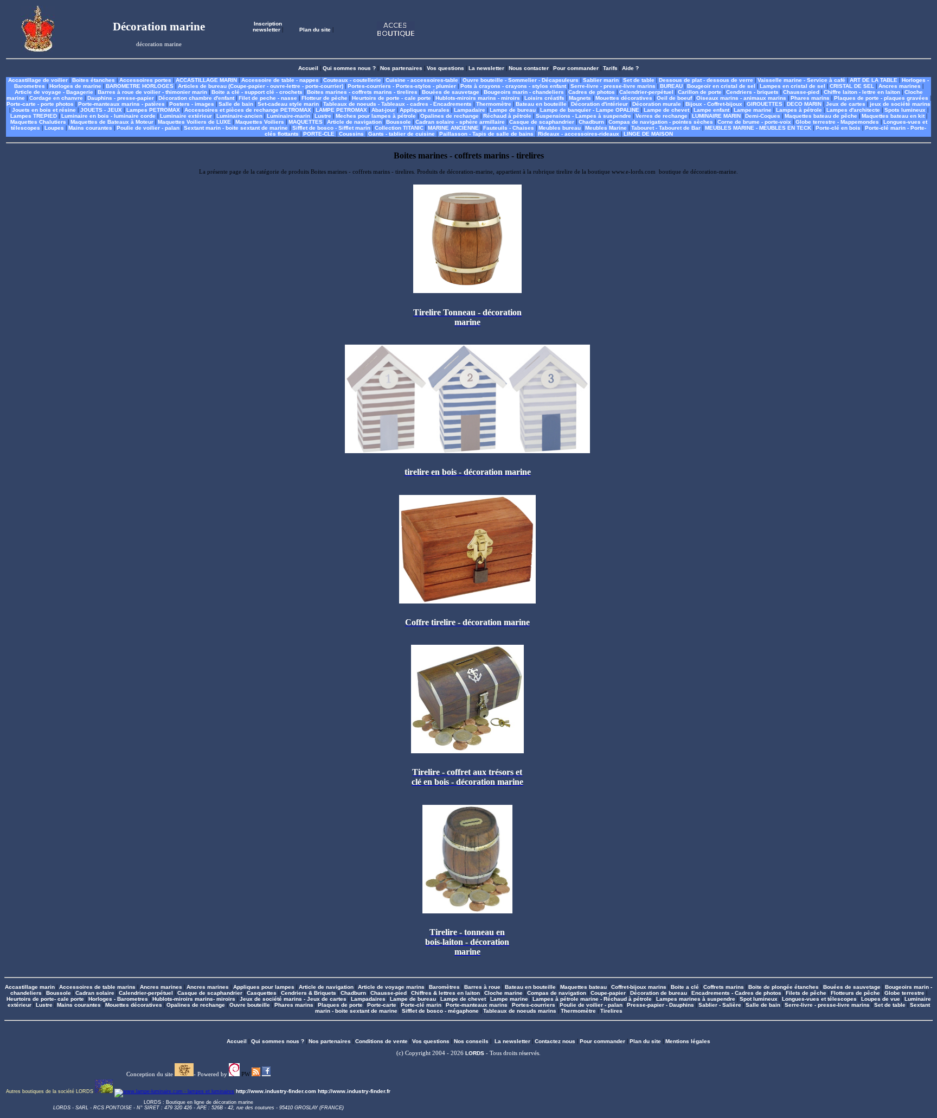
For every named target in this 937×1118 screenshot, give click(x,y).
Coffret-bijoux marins (638, 987)
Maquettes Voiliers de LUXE (194, 122)
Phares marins (810, 98)
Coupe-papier (608, 993)
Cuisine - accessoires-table (422, 80)
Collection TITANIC (399, 128)
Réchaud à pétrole (507, 116)
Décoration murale (656, 104)
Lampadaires (368, 999)
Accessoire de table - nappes (280, 80)
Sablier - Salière (719, 1005)
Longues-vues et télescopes (819, 999)
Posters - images (191, 104)
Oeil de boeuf (674, 98)
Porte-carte (381, 1005)
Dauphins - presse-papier (120, 98)
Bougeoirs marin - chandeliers (524, 92)
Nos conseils (471, 1041)
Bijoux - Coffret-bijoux (713, 104)
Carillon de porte (700, 92)
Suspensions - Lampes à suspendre (583, 116)
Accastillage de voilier (38, 80)
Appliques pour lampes (263, 987)
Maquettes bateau (583, 987)
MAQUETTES (305, 122)
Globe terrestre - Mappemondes (837, 122)
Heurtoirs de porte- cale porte (45, 999)
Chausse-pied (801, 92)
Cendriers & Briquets (308, 993)
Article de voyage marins (391, 987)
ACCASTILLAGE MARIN (206, 80)
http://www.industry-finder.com (276, 1091)
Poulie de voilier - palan (148, 128)
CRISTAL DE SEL (852, 86)
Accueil (308, 68)
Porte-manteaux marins (477, 1005)
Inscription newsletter (267, 27)
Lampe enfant (711, 110)
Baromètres (444, 987)
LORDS (474, 1053)
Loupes (54, 128)
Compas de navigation (556, 993)
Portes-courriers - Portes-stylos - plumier (402, 86)
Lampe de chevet (666, 110)
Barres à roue (482, 987)
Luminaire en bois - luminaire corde (108, 116)
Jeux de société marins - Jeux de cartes (293, 999)
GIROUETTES (764, 104)
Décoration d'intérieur (599, 104)
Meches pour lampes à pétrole (376, 116)
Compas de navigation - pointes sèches (660, 122)
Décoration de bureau (658, 993)
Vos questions (445, 68)
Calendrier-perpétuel (646, 92)
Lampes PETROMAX (153, 110)
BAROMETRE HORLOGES (140, 86)
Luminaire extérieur (186, 116)
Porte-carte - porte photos (40, 104)
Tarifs (610, 68)
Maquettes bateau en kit (893, 116)
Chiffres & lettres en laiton (445, 993)
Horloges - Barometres (118, 999)
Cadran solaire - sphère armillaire (460, 122)
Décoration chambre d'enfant (196, 98)
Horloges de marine (75, 86)
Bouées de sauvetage (450, 92)
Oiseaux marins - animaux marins (741, 98)
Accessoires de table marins (97, 987)
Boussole (398, 122)
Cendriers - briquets (752, 92)
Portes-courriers (533, 1005)
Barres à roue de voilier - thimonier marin (152, 92)
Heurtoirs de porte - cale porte (391, 98)
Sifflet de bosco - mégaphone (440, 1011)
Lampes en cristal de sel (792, 86)
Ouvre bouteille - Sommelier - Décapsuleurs (521, 80)
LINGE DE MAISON (648, 134)
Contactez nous (555, 1041)
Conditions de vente (381, 1041)
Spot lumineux (759, 999)
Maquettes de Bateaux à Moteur (111, 122)
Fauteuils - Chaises (508, 128)
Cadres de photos (591, 92)
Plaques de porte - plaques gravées (881, 98)
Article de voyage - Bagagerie (54, 92)
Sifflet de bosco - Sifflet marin (331, 128)
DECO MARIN (804, 104)
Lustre (323, 116)
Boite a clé (685, 987)
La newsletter (486, 68)
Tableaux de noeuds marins (519, 1011)
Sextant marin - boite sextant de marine (236, 128)
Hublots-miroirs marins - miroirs (477, 98)
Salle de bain (236, 104)
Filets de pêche (806, 993)
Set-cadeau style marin (288, 104)
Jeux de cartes (845, 104)
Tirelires (611, 1011)
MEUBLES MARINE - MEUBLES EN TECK (758, 128)
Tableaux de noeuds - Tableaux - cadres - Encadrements (397, 104)
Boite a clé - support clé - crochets (257, 92)
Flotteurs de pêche (855, 993)
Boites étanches (93, 80)
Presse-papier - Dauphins (660, 1005)
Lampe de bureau (513, 110)
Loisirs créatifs (544, 98)
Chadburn (591, 122)
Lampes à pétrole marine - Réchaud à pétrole (592, 999)
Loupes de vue (880, 999)
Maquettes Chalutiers (38, 122)
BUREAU (671, 86)
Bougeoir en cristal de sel (721, 86)
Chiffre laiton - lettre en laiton (862, 92)
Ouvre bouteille (249, 1005)
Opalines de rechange (449, 116)
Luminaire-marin (288, 116)
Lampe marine (753, 110)
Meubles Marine (606, 128)
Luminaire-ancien (239, 116)
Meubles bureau (559, 128)
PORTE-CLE (319, 134)
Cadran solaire (94, 993)
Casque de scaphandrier (541, 122)
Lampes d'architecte (853, 110)
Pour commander (576, 68)
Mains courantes (90, 128)
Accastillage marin (30, 987)
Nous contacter (529, 68)
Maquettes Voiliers (259, 122)
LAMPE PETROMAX (341, 110)
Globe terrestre (904, 993)
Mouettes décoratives (623, 98)
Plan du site (315, 30)
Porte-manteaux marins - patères (121, 104)
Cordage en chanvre (56, 98)
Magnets (580, 98)
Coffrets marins (723, 987)
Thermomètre (493, 104)
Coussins (351, 134)
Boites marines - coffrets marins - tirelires (362, 92)
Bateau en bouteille (541, 104)
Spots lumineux (905, 110)
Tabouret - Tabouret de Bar (666, 128)
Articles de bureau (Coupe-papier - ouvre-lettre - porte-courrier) (260, 86)
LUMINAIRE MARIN (716, 116)
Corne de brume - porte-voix (754, 122)
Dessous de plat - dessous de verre (706, 80)
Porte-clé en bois (838, 128)
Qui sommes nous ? (349, 68)
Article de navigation (354, 122)
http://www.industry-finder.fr (354, 1091)
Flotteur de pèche (324, 98)
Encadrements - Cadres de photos (736, 993)
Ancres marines (899, 86)
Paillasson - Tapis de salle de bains (486, 134)
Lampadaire (469, 110)
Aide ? (630, 68)
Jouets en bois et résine (44, 110)
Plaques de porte (340, 1005)
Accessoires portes (145, 80)
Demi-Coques (762, 116)
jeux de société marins (900, 104)
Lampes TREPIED (33, 116)
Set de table (638, 80)
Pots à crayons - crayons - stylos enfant (513, 86)
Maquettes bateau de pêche (821, 116)
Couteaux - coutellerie (352, 80)
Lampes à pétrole (799, 110)
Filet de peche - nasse (268, 98)
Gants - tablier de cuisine (401, 134)
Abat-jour (383, 110)
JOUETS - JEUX (101, 110)
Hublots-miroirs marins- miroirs (193, 999)
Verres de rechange (662, 116)
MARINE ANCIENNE (453, 128)
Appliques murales (425, 110)
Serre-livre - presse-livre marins (613, 86)
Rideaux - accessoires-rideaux (578, 134)
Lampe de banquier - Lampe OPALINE (589, 110)
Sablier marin (601, 80)
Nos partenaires (401, 68)
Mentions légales (687, 1041)
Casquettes (262, 993)
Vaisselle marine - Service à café (801, 80)
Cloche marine (503, 993)
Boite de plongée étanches (783, 987)
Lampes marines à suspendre (695, 999)
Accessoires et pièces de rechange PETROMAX (247, 110)
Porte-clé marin (422, 1005)
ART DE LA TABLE (873, 80)
